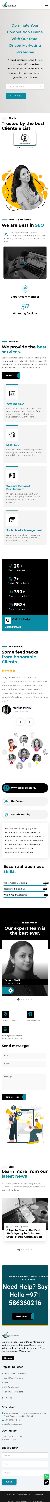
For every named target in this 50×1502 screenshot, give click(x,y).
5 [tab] (28, 999)
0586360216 (13, 626)
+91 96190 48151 (13, 1420)
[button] (17, 147)
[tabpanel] (25, 968)
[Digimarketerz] (9, 4)
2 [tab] (21, 999)
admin (25, 1227)
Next (29, 722)
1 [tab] (18, 999)
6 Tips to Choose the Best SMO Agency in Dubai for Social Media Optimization (24, 1233)
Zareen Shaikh (13, 980)
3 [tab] (23, 999)
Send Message (12, 1097)
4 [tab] (26, 999)
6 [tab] (31, 999)
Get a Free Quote (16, 95)
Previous (20, 722)
